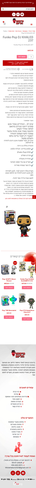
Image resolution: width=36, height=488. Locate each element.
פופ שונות (11, 31)
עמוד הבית (32, 31)
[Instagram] (18, 14)
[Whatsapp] (14, 14)
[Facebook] (22, 14)
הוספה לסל (21, 57)
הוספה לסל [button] (27, 288)
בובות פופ (18, 31)
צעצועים (25, 31)
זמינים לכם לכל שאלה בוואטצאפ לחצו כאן (19, 198)
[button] (34, 197)
